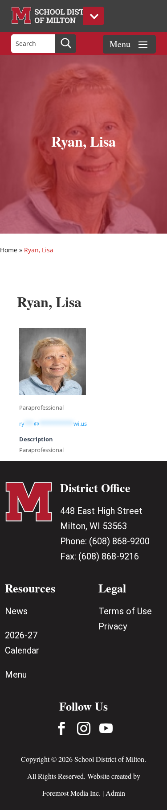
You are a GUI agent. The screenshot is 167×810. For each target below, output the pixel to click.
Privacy (112, 626)
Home (8, 250)
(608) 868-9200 (119, 541)
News (16, 611)
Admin (115, 793)
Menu (16, 674)
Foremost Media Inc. (71, 793)
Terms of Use (125, 611)
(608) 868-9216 (108, 556)
